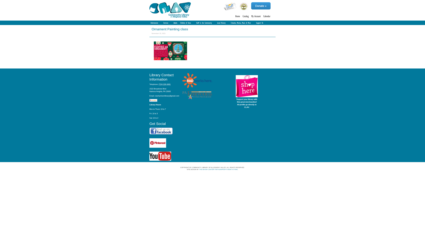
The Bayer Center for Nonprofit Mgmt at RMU (218, 169)
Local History (221, 22)
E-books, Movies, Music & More (241, 22)
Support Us (259, 22)
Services (165, 22)
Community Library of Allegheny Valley (170, 10)
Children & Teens (185, 22)
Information (154, 22)
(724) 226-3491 (165, 84)
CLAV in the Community (204, 22)
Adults (175, 22)
